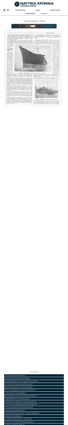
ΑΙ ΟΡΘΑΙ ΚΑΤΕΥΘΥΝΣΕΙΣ (15, 410)
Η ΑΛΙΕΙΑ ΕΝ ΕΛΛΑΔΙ (13, 416)
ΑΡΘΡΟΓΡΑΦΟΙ (55, 10)
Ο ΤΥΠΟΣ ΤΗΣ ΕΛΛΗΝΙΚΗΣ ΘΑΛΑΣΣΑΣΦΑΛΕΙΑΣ (21, 404)
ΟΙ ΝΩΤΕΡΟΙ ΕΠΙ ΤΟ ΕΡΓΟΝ (15, 393)
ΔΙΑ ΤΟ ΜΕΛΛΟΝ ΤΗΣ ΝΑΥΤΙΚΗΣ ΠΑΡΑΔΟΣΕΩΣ (21, 396)
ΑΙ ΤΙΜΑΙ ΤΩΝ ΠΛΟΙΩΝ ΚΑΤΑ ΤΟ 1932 (18, 419)
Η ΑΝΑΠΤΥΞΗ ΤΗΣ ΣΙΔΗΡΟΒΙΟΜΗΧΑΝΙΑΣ (19, 422)
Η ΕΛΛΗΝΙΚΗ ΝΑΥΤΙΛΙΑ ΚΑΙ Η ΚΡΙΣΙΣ (17, 378)
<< (22, 26)
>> (38, 26)
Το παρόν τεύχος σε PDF (49, 26)
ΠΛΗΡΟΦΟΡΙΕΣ (20, 10)
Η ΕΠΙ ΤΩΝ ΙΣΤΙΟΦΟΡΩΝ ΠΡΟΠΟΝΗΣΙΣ (19, 407)
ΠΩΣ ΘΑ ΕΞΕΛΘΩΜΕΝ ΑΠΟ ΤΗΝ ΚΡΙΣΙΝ (18, 387)
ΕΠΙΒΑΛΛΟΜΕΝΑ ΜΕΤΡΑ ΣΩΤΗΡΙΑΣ (18, 398)
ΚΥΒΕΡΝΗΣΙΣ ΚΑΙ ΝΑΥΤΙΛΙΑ (15, 375)
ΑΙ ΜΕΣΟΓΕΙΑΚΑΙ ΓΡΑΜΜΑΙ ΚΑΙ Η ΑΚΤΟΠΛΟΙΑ (20, 401)
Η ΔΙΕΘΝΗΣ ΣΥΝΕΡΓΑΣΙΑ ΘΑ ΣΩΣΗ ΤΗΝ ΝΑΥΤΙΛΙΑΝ (22, 413)
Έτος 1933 (15, 26)
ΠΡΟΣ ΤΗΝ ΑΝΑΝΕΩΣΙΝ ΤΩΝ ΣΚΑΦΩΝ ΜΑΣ (20, 390)
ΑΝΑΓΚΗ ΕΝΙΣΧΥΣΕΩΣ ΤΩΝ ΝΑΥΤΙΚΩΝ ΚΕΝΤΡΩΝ (21, 381)
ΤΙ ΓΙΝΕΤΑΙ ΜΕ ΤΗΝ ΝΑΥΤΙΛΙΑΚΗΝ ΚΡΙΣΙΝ (19, 384)
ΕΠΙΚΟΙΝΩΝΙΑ (30, 13)
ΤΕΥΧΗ (37, 10)
